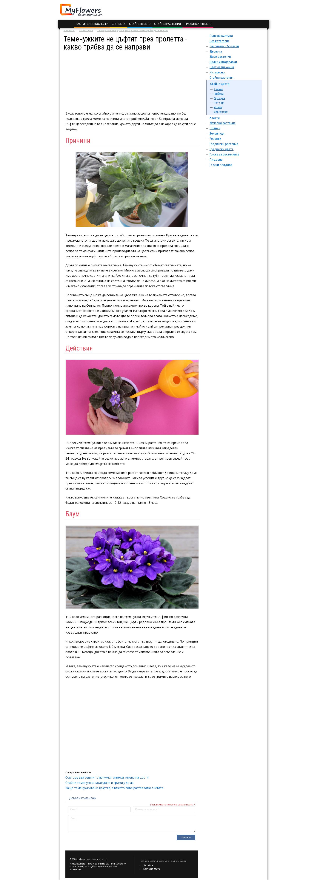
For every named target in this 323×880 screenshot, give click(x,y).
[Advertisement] (131, 77)
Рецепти (215, 138)
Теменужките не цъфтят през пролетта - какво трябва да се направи (132, 30)
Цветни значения (222, 67)
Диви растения (220, 56)
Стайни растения (167, 23)
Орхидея (219, 98)
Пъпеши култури (221, 35)
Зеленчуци (217, 133)
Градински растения (224, 144)
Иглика (218, 107)
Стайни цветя (139, 23)
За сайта (148, 865)
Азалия (218, 89)
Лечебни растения (223, 123)
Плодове (216, 159)
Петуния (219, 102)
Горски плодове (221, 164)
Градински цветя (197, 23)
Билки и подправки (223, 62)
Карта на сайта (151, 868)
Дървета (118, 23)
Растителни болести (92, 23)
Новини (215, 128)
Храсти (215, 117)
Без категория (220, 41)
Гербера (219, 93)
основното (69, 30)
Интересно (217, 72)
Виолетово (221, 111)
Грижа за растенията (224, 154)
